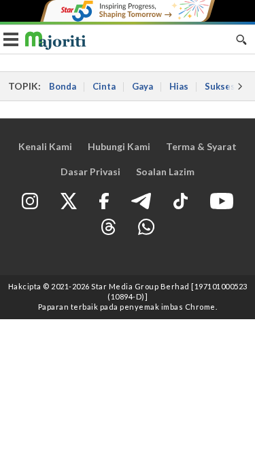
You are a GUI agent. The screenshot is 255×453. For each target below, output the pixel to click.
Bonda (62, 86)
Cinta (104, 86)
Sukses (220, 86)
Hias (178, 86)
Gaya (142, 86)
